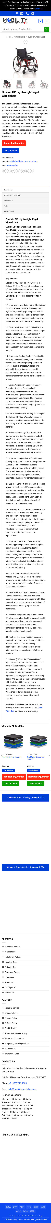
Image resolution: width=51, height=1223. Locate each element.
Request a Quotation (13, 143)
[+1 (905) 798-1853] (28, 13)
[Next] (45, 62)
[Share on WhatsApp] (4, 171)
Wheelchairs (19, 37)
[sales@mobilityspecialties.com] (22, 13)
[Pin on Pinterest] (23, 171)
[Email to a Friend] (18, 171)
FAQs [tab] (6, 206)
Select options (8, 770)
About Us (20, 1216)
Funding (12, 1216)
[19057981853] (33, 13)
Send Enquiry (10, 150)
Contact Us (29, 1216)
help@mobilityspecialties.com (22, 1089)
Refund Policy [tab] (9, 211)
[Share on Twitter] (13, 171)
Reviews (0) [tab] (8, 200)
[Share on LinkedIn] (27, 171)
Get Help (38, 1216)
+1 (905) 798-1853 (18, 1083)
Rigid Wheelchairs (16, 161)
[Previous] (6, 62)
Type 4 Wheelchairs (36, 37)
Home (8, 37)
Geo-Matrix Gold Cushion (11, 757)
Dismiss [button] (38, 9)
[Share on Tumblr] (32, 171)
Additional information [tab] (12, 195)
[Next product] (25, 42)
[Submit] (46, 29)
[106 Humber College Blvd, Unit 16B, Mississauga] (17, 13)
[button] (47, 21)
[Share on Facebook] (9, 171)
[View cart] (40, 21)
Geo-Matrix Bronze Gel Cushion (35, 758)
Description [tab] (8, 190)
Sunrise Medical (12, 165)
